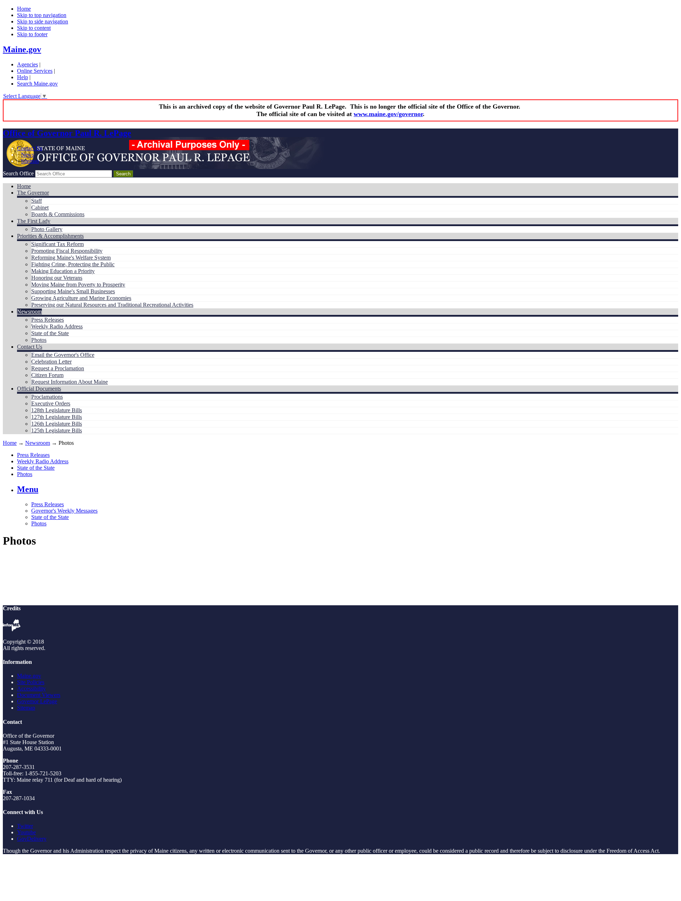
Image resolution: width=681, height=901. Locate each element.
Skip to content (34, 28)
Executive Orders (50, 403)
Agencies (27, 64)
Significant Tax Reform (57, 244)
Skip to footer (32, 34)
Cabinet (40, 207)
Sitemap (30, 161)
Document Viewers (38, 695)
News (27, 155)
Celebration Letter (51, 362)
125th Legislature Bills (56, 430)
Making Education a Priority (63, 271)
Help (22, 77)
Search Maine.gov (37, 84)
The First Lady (33, 221)
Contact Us (29, 148)
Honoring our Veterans (56, 278)
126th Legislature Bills (56, 424)
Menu (27, 489)
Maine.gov (22, 49)
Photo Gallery (46, 229)
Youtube (26, 832)
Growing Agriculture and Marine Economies (81, 298)
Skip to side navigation (42, 21)
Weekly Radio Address (57, 326)
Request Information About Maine (69, 382)
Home (24, 9)
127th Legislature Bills (56, 417)
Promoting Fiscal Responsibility (67, 251)
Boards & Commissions (57, 214)
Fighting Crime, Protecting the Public (73, 264)
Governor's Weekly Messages (64, 511)
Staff (36, 201)
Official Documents (39, 389)
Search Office (18, 173)
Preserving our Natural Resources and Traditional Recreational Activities (112, 305)
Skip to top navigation (41, 15)
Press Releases (47, 320)
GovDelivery (31, 839)
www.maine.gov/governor (388, 114)
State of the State (50, 333)
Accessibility (31, 689)
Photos (38, 340)
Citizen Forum (47, 375)
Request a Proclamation (57, 368)
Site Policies (30, 682)
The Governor (33, 193)
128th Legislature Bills (56, 410)
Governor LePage (37, 701)
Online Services (34, 71)
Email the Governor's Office (62, 355)
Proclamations (47, 397)
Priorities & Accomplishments (50, 236)
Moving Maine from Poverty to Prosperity (78, 285)
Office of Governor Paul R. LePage (67, 133)
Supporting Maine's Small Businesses (73, 291)
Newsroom (29, 311)
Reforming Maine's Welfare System (71, 258)
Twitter (25, 826)
